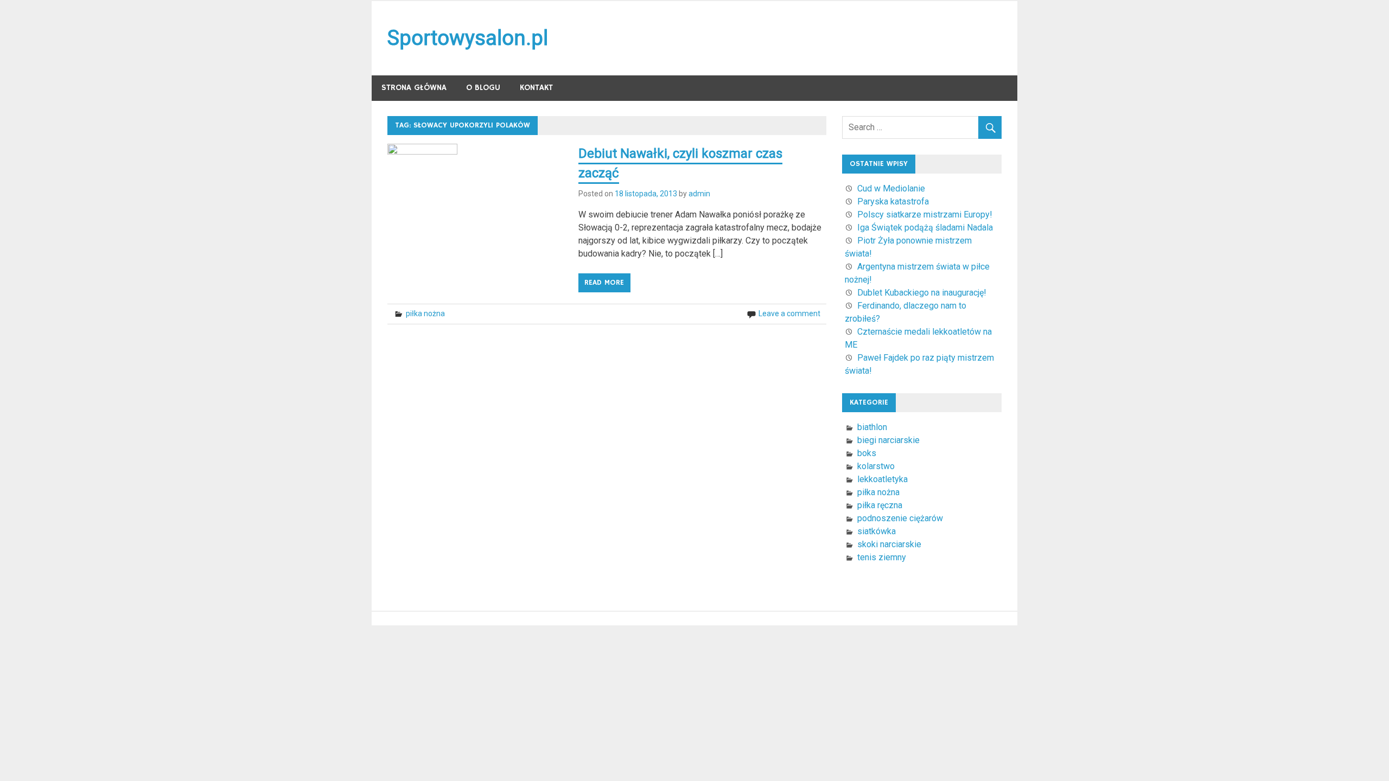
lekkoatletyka (882, 479)
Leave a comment (789, 313)
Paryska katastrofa (893, 201)
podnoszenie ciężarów (900, 518)
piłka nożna (425, 313)
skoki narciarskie (889, 544)
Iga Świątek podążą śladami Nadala (925, 227)
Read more (604, 282)
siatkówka (876, 531)
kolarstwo (876, 466)
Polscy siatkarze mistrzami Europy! (924, 214)
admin (699, 193)
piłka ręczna (879, 505)
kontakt (536, 87)
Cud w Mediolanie (891, 188)
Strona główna (414, 87)
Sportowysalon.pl (467, 38)
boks (866, 453)
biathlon (872, 427)
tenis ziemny (881, 557)
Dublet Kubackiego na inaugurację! (921, 292)
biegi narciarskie (888, 440)
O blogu (483, 87)
